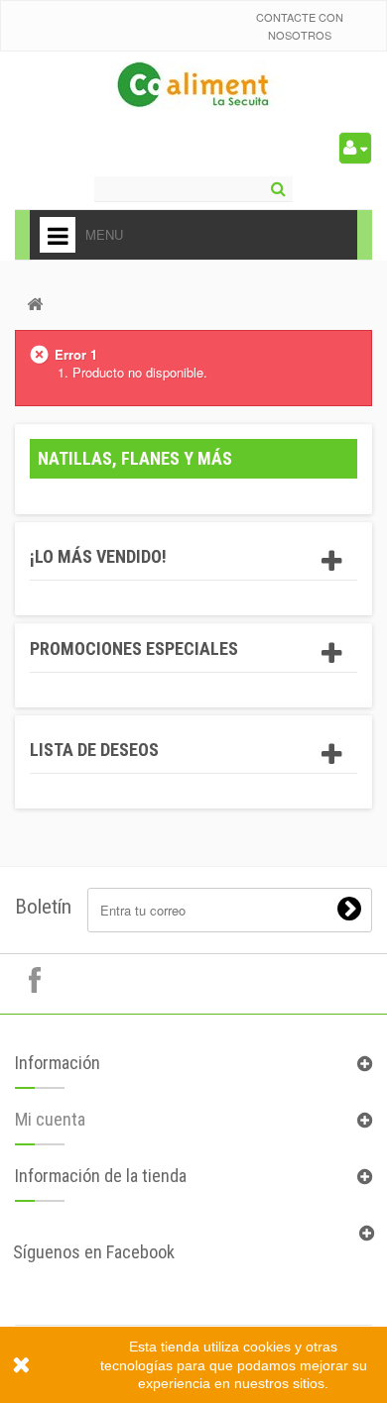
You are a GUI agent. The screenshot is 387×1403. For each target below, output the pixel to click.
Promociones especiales (134, 648)
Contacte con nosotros (299, 26)
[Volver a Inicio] (35, 303)
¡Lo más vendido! (98, 556)
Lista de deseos (94, 749)
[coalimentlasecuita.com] (194, 87)
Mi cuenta (50, 1119)
